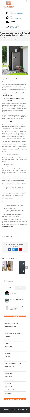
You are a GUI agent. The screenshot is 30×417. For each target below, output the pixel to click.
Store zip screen (8, 380)
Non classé (7, 356)
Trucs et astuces (8, 386)
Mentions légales (23, 409)
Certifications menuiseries (11, 323)
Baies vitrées (8, 320)
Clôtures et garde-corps (10, 326)
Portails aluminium (9, 366)
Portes (10, 236)
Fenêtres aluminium (9, 340)
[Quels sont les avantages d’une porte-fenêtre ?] (7, 261)
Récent (21, 288)
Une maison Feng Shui (10, 390)
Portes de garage (9, 373)
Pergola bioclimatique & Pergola (13, 363)
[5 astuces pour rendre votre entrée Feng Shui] (7, 307)
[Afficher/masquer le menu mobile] (27, 1)
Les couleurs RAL (9, 346)
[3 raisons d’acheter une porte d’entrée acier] (22, 261)
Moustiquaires (8, 353)
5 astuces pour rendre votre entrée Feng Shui (17, 307)
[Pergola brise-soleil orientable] (7, 292)
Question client (8, 376)
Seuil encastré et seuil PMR (16, 299)
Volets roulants (8, 393)
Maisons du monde (9, 350)
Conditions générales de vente (15, 411)
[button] (3, 267)
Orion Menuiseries (9, 360)
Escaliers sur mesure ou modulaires (13, 333)
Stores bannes (8, 383)
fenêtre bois (7, 336)
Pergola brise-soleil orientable (17, 292)
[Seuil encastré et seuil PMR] (7, 299)
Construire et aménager (10, 330)
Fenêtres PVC (8, 343)
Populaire (9, 288)
